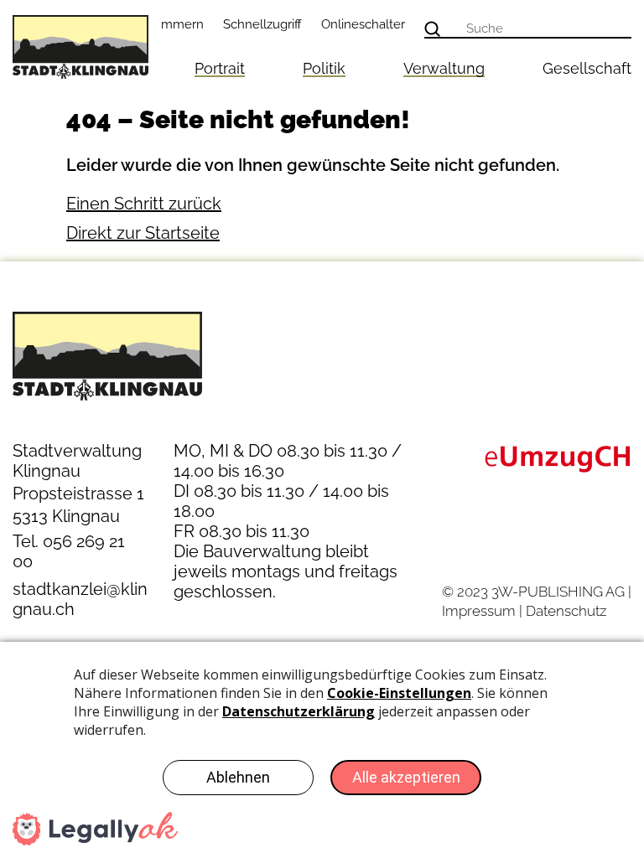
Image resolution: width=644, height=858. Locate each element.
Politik (324, 68)
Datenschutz (566, 610)
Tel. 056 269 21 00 (69, 551)
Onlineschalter (363, 24)
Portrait (220, 68)
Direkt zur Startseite (143, 233)
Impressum (479, 610)
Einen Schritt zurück (143, 204)
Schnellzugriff (262, 24)
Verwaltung (444, 68)
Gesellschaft (587, 68)
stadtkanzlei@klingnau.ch (80, 599)
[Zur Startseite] (80, 47)
